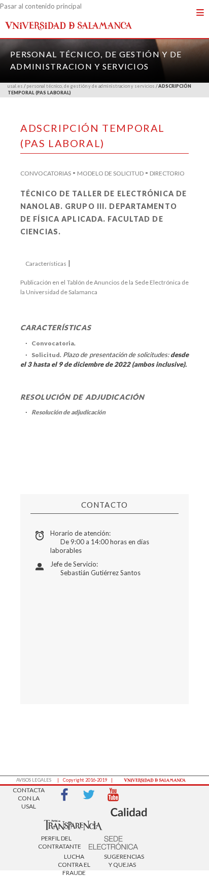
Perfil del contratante (56, 842)
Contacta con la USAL (29, 795)
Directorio (167, 173)
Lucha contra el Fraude (74, 861)
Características (45, 263)
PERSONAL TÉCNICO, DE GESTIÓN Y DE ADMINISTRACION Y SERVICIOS (90, 86)
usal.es (15, 86)
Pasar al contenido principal (41, 6)
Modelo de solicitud (110, 173)
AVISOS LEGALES (33, 780)
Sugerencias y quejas (122, 860)
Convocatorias (45, 173)
